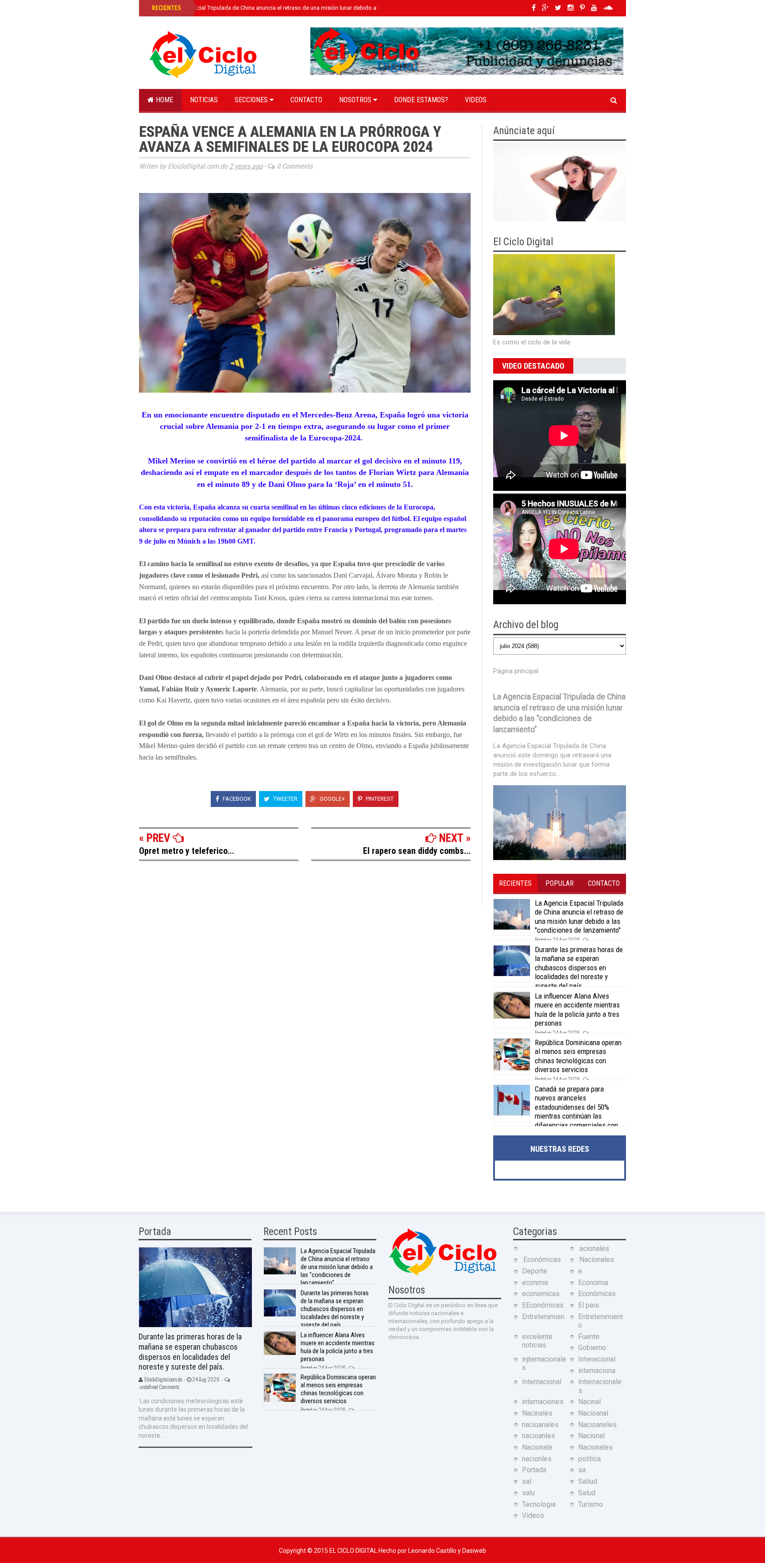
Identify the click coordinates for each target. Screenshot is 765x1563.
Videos (476, 100)
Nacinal (589, 1401)
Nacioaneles (597, 1424)
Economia (593, 1282)
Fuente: (589, 1336)
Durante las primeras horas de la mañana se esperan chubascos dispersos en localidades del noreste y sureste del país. (579, 967)
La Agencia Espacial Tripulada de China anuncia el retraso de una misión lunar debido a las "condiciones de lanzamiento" (306, 7)
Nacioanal (593, 1413)
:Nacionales (596, 1259)
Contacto (306, 100)
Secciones (252, 100)
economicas (541, 1293)
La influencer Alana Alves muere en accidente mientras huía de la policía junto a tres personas (577, 1009)
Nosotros (356, 100)
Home (163, 100)
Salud (586, 1493)
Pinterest (379, 798)
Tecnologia (539, 1504)
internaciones (543, 1401)
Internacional (541, 1382)
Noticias (204, 100)
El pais (588, 1305)
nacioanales (540, 1424)
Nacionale (537, 1447)
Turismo (590, 1504)
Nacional (591, 1436)
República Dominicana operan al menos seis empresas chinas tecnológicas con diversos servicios (578, 1056)
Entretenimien (543, 1316)
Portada (534, 1470)
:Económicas (541, 1259)
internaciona (596, 1370)
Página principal (515, 671)
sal (526, 1481)
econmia (535, 1282)
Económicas (597, 1293)
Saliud (587, 1481)
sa (582, 1470)
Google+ (331, 798)
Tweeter (285, 798)
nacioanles (538, 1436)
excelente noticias (537, 1340)
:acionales (593, 1248)
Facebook (236, 798)
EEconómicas (543, 1305)
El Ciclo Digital (354, 1550)
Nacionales (595, 1447)
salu (528, 1493)
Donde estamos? (421, 100)
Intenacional (596, 1359)
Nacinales (537, 1413)
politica (589, 1459)
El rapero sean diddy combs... (417, 850)
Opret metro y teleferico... (186, 850)
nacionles (537, 1459)
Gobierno (592, 1347)
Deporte (534, 1271)
